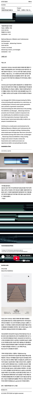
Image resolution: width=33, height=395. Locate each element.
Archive (3, 5)
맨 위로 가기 (4, 390)
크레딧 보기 (4, 56)
